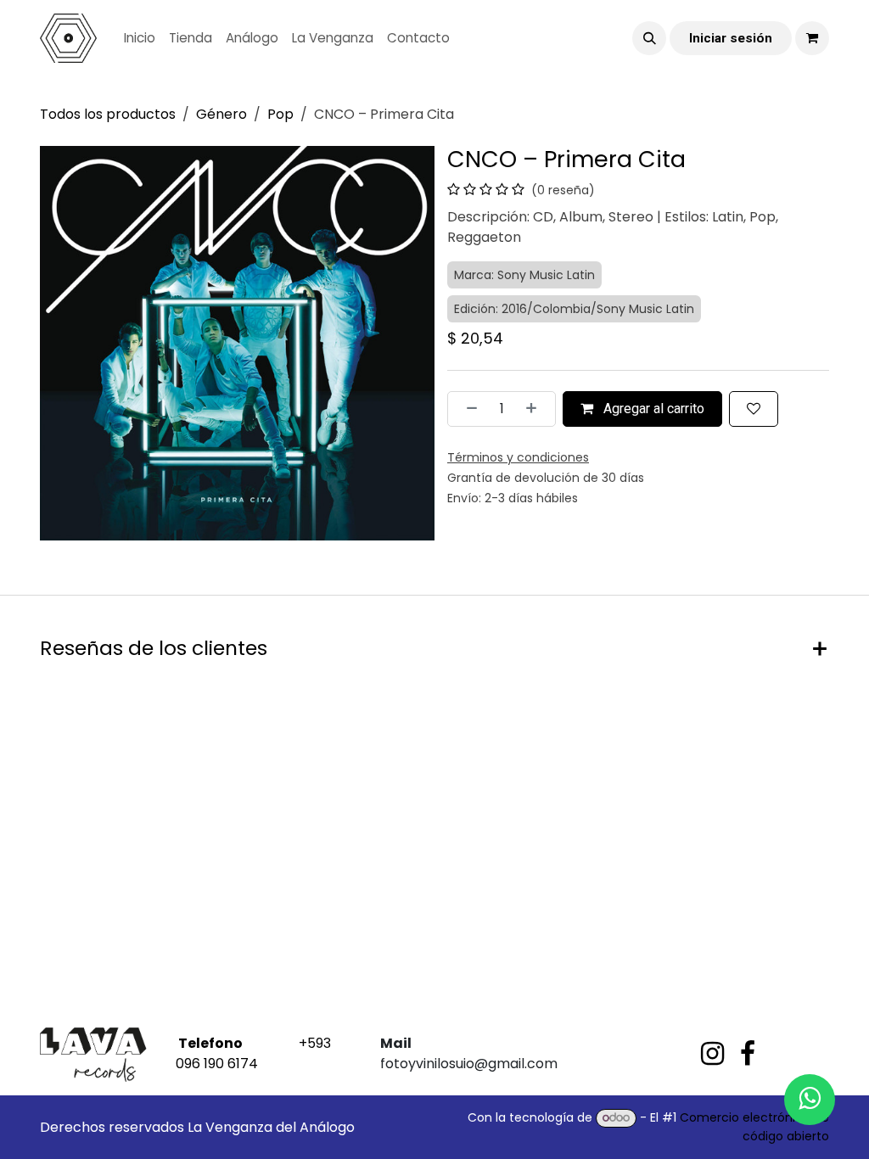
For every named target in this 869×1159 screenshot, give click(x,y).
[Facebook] (748, 1054)
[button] (649, 38)
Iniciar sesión (730, 38)
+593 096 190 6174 (253, 1053)
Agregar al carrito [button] (652, 408)
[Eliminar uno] (466, 409)
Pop (280, 114)
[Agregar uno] (536, 409)
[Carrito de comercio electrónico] (812, 38)
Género (221, 114)
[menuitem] (139, 38)
